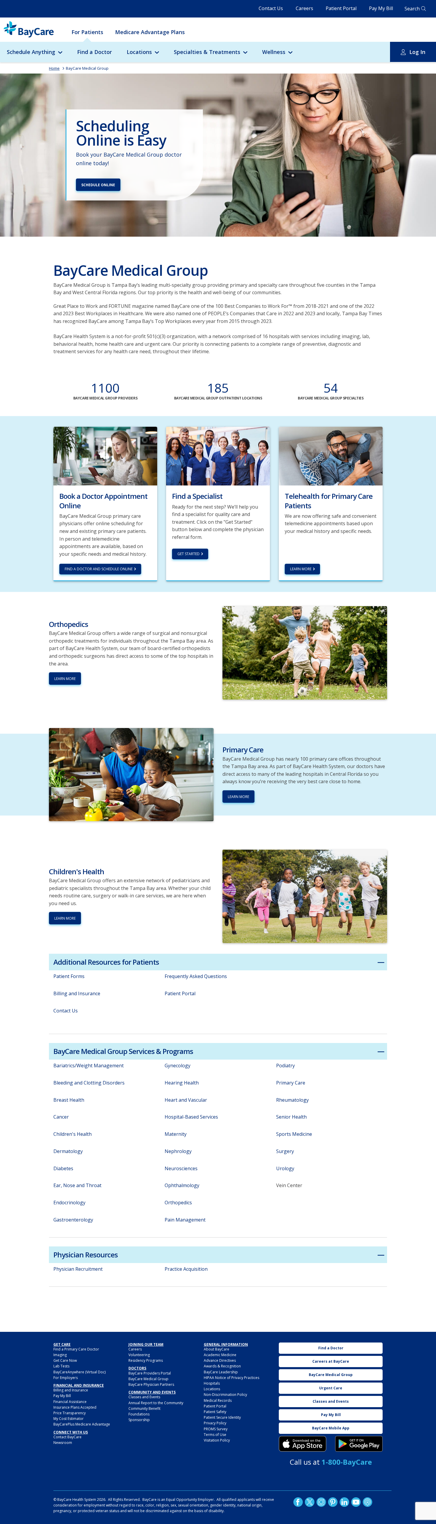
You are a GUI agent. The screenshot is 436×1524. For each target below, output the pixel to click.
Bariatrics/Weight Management (88, 1065)
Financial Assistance (70, 1401)
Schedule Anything (31, 51)
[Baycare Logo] (28, 29)
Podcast (367, 1502)
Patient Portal (341, 8)
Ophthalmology (182, 1185)
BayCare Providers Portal (149, 1373)
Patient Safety (215, 1411)
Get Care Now (65, 1360)
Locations (139, 51)
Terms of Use (215, 1434)
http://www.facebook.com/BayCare (298, 1502)
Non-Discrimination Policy (225, 1394)
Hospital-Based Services (191, 1117)
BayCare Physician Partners (151, 1384)
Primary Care (290, 1082)
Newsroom (62, 1442)
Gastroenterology (73, 1219)
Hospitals (212, 1383)
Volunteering (139, 1354)
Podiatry (285, 1065)
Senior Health (291, 1117)
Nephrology (178, 1151)
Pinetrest (333, 1502)
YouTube (356, 1502)
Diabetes (63, 1168)
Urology (285, 1168)
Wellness (273, 51)
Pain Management (185, 1219)
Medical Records (218, 1400)
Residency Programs (145, 1360)
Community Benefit (144, 1408)
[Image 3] (302, 1444)
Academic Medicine (220, 1354)
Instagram (321, 1502)
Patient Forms (69, 976)
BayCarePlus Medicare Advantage (81, 1424)
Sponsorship (139, 1419)
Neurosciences (181, 1168)
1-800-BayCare (347, 1462)
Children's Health (72, 1134)
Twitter (309, 1502)
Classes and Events (144, 1396)
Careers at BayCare (330, 1361)
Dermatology (68, 1151)
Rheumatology (292, 1100)
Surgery (285, 1151)
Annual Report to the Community (155, 1402)
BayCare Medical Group (87, 68)
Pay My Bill (381, 8)
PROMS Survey (215, 1428)
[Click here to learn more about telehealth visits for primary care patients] (331, 456)
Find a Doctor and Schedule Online (99, 568)
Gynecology (177, 1065)
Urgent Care (330, 1388)
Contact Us (271, 8)
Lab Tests (61, 1366)
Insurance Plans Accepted (74, 1407)
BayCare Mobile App (330, 1428)
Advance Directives (220, 1360)
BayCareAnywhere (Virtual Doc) (79, 1372)
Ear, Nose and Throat (77, 1185)
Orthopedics (178, 1202)
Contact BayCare (67, 1436)
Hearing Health (182, 1082)
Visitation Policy (217, 1440)
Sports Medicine (294, 1134)
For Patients (87, 32)
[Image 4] (359, 1444)
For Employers (65, 1377)
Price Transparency (69, 1412)
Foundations (138, 1414)
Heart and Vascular (186, 1100)
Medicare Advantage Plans (150, 32)
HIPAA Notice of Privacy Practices (231, 1377)
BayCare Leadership (221, 1372)
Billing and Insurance (76, 993)
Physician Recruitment (78, 1269)
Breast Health (68, 1100)
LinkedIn (344, 1502)
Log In (417, 51)
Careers (304, 8)
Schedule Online (98, 184)
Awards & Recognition (222, 1366)
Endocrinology (69, 1202)
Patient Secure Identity (222, 1417)
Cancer (61, 1117)
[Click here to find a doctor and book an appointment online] (105, 456)
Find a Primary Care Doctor (76, 1349)
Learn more (300, 568)
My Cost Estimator (68, 1418)
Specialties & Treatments (207, 51)
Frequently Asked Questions (196, 976)
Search (412, 8)
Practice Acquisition (186, 1269)
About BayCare (216, 1349)
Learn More (65, 678)
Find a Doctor (94, 51)
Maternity (176, 1134)
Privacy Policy (215, 1423)
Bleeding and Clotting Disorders (89, 1082)
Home (54, 68)
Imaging (60, 1354)
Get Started (188, 553)
